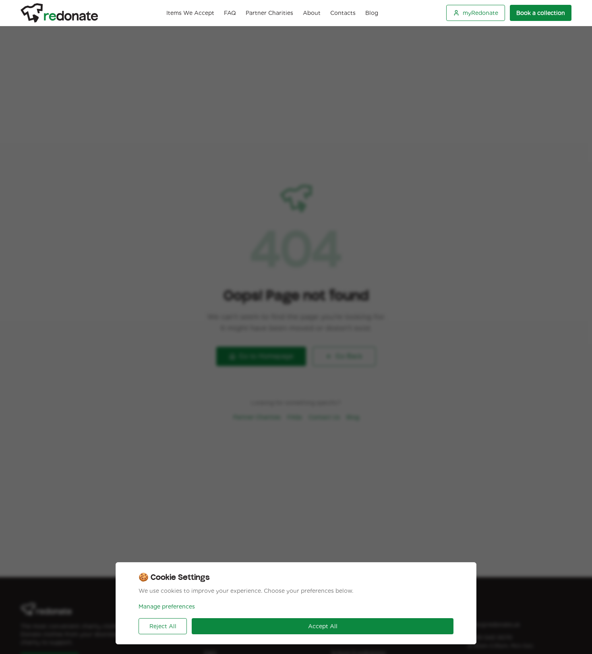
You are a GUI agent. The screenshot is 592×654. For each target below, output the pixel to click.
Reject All (162, 626)
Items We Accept (190, 13)
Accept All (322, 626)
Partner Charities (269, 13)
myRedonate (480, 13)
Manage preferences (167, 606)
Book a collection (540, 13)
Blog (371, 13)
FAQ (230, 13)
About (312, 13)
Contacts (343, 13)
